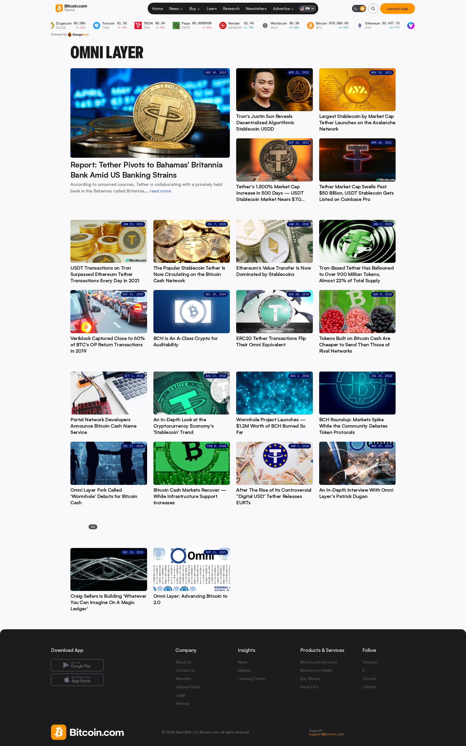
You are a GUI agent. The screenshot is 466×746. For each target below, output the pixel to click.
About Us (183, 662)
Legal (180, 695)
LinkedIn (369, 686)
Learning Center (252, 678)
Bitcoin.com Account (318, 662)
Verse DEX (309, 686)
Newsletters (256, 8)
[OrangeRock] (78, 34)
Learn (212, 8)
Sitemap (182, 703)
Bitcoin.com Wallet (316, 670)
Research (231, 8)
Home (157, 8)
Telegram (370, 662)
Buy (193, 8)
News (174, 8)
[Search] (373, 8)
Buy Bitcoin (310, 678)
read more (160, 190)
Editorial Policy (187, 686)
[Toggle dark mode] (359, 8)
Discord (369, 678)
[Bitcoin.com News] (71, 8)
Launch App (397, 8)
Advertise (281, 8)
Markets (244, 670)
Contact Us (185, 670)
